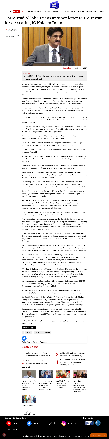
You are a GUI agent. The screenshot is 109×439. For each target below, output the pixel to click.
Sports (48, 11)
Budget (16, 11)
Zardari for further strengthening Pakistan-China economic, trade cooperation (79, 386)
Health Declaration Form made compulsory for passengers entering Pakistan (72, 362)
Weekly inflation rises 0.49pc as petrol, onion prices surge (62, 384)
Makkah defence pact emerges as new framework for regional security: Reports (28, 410)
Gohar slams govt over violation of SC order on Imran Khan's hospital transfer (46, 385)
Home (10, 11)
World (40, 11)
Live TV (23, 11)
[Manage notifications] (4, 435)
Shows (73, 11)
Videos (81, 11)
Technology (90, 11)
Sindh (28, 332)
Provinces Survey (99, 435)
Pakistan (32, 11)
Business (56, 11)
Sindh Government (42, 332)
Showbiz (65, 11)
